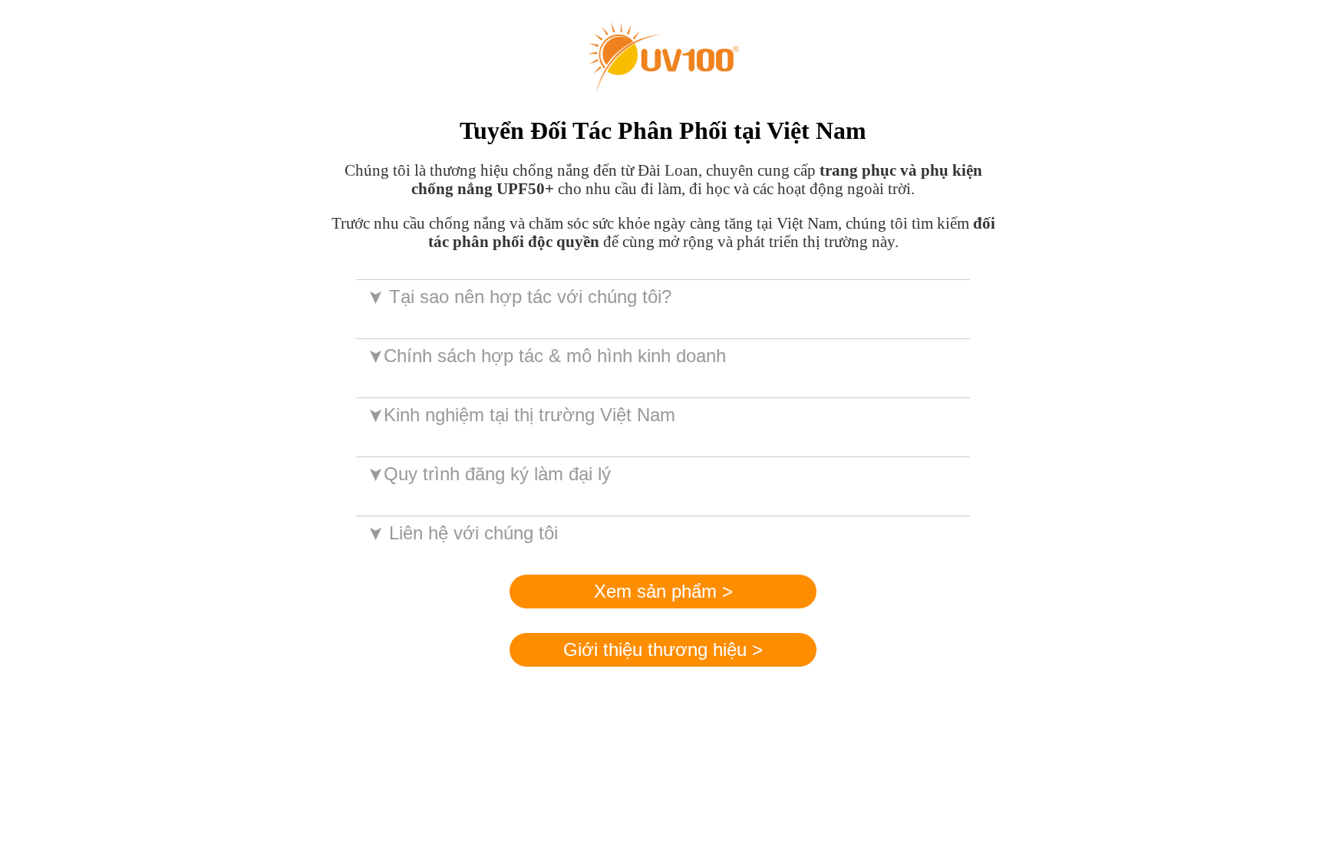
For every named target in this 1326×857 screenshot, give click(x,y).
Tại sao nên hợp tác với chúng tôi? (518, 296)
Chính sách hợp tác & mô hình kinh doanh (546, 355)
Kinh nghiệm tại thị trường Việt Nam (520, 414)
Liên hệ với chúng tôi (462, 532)
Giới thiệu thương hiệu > (663, 649)
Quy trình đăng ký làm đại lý (488, 473)
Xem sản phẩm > (663, 591)
